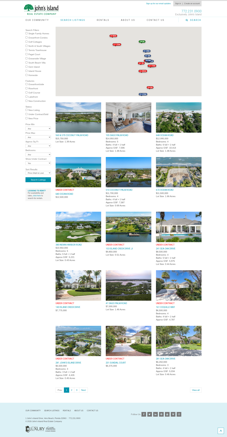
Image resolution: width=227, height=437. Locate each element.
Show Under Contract (35, 159)
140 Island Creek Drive (68, 307)
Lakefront (33, 97)
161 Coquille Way (165, 307)
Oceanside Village (37, 58)
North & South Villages (39, 46)
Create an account (192, 3)
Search (194, 20)
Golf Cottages (35, 42)
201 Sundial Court (116, 362)
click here (37, 196)
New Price (33, 118)
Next (83, 390)
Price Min (30, 124)
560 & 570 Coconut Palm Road (72, 135)
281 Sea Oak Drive (165, 358)
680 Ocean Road (64, 194)
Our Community (37, 20)
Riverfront (33, 88)
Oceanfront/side (36, 84)
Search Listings (73, 20)
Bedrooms (30, 150)
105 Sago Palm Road (117, 135)
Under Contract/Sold (38, 114)
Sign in (178, 3)
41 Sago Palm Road (116, 303)
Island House (34, 71)
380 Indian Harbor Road (69, 245)
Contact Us (155, 20)
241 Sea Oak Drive (165, 248)
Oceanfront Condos (38, 37)
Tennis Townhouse (37, 50)
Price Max (30, 133)
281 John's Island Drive (68, 362)
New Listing (34, 110)
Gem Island (34, 67)
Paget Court (34, 54)
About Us (128, 20)
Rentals (103, 20)
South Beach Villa (37, 62)
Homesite (33, 75)
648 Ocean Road (165, 135)
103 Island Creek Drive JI (119, 248)
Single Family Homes (38, 33)
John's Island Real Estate (41, 9)
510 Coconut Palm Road (119, 190)
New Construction (37, 101)
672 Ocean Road (165, 190)
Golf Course (34, 92)
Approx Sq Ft (31, 141)
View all (196, 390)
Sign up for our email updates (158, 3)
